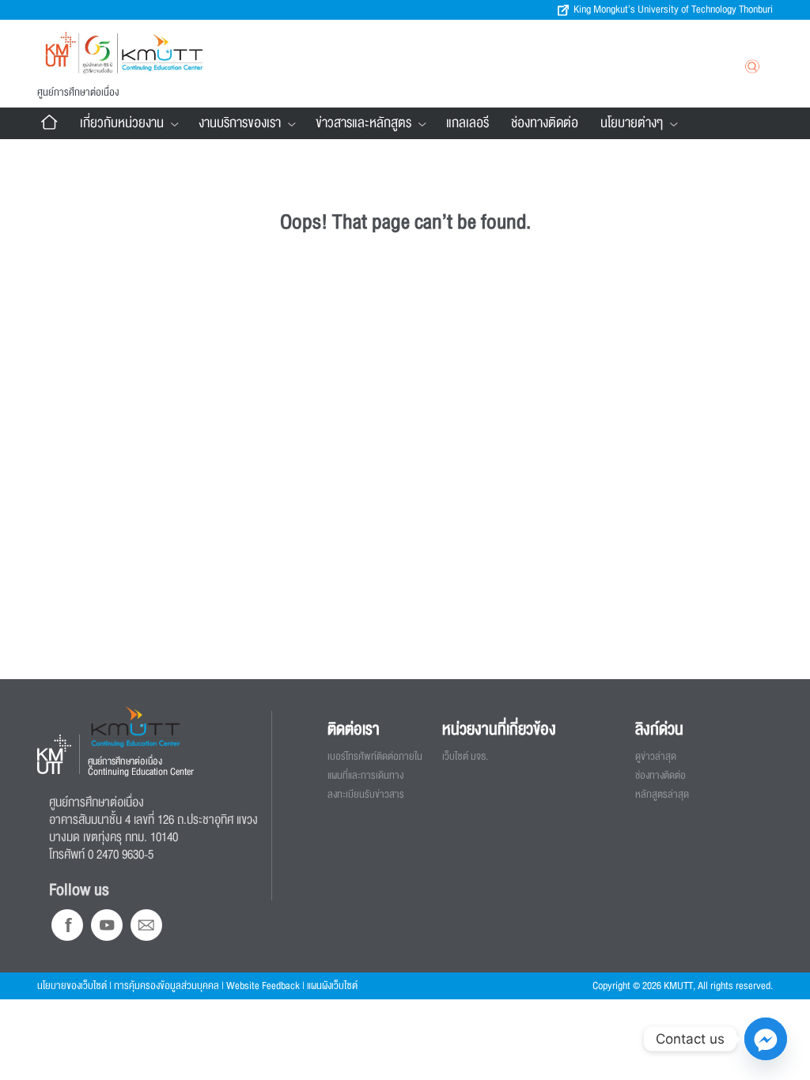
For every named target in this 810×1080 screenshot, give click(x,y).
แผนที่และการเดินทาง (365, 775)
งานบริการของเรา (240, 122)
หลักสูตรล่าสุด (662, 794)
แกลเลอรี (467, 122)
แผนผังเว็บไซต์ (332, 986)
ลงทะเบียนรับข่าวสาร (365, 794)
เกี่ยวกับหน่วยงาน (122, 122)
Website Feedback (263, 986)
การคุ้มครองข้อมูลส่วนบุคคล (166, 986)
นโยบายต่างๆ (631, 122)
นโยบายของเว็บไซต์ (72, 986)
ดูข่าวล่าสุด (655, 756)
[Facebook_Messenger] (765, 1039)
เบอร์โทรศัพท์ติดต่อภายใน (374, 756)
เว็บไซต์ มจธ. (465, 756)
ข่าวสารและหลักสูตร (363, 122)
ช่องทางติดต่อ (544, 122)
